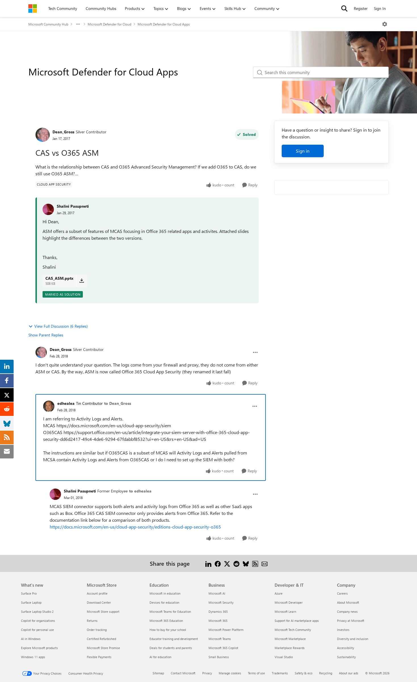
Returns (92, 620)
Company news (347, 611)
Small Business (218, 657)
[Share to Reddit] (236, 563)
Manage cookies (230, 673)
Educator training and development (173, 639)
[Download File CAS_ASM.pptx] (81, 281)
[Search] (344, 8)
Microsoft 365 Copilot (223, 648)
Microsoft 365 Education (166, 620)
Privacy (207, 673)
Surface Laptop (31, 602)
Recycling (325, 673)
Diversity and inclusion (352, 639)
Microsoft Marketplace (290, 639)
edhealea (66, 403)
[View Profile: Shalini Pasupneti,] (48, 209)
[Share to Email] (265, 563)
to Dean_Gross (117, 403)
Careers (342, 593)
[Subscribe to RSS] (255, 563)
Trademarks (280, 673)
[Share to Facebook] (218, 563)
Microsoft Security (220, 602)
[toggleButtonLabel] (385, 24)
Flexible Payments (99, 657)
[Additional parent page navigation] (78, 24)
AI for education (160, 657)
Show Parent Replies (45, 335)
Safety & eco (303, 673)
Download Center (99, 602)
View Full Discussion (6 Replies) (61, 326)
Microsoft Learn (285, 611)
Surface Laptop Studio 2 (37, 611)
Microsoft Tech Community (293, 630)
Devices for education (164, 602)
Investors (343, 630)
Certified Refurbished (101, 639)
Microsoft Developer (289, 602)
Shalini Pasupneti (73, 206)
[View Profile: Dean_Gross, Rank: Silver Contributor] (42, 135)
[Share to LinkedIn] (208, 563)
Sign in (302, 151)
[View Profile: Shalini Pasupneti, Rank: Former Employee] (55, 494)
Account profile (97, 593)
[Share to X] (227, 563)
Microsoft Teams (219, 639)
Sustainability (346, 657)
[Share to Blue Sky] (246, 563)
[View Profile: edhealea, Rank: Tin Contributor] (48, 406)
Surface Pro (29, 593)
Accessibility (345, 648)
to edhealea (140, 491)
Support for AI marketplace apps (297, 620)
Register (361, 8)
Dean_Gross (63, 131)
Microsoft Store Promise (103, 648)
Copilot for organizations (38, 620)
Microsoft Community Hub (48, 24)
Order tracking (97, 630)
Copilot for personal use (37, 630)
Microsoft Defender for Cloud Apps (164, 24)
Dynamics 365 (218, 611)
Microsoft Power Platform (225, 630)
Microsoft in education (164, 593)
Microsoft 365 (218, 620)
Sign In (380, 8)
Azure (279, 593)
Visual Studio (284, 657)
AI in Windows (31, 639)
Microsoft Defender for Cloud (109, 24)
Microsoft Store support (103, 611)
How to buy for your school (167, 630)
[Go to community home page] (32, 8)
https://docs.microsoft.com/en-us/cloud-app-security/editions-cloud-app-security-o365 (135, 527)
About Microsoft (348, 602)
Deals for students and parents (170, 648)
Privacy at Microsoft (350, 620)
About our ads (348, 673)
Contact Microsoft (183, 673)
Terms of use (256, 673)
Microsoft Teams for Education (170, 611)
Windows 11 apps (33, 657)
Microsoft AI (216, 593)
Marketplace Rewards (290, 648)
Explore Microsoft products (39, 648)
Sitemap (158, 673)
